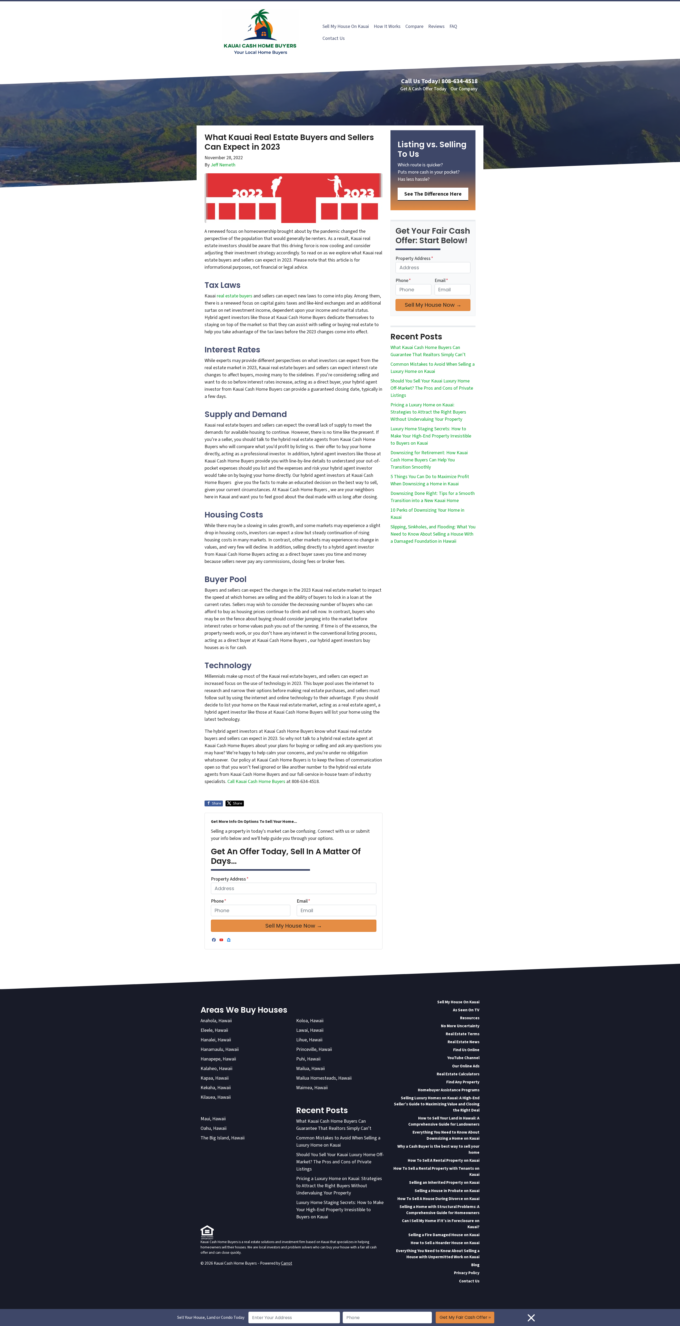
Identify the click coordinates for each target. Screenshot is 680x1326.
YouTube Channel (463, 1058)
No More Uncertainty (460, 1026)
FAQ (453, 26)
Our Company (464, 89)
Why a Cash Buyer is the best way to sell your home (438, 1149)
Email (303, 901)
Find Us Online (466, 1050)
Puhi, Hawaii (308, 1059)
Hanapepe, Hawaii (218, 1059)
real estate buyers (234, 296)
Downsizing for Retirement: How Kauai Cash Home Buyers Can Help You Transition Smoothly (429, 459)
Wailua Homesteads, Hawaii (324, 1078)
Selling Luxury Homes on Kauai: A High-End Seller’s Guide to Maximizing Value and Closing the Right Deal (436, 1104)
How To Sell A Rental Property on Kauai (443, 1160)
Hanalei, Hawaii (216, 1040)
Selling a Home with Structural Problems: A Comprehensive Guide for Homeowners (439, 1210)
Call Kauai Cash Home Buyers (256, 781)
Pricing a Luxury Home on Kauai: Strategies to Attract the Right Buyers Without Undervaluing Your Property (428, 412)
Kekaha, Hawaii (216, 1087)
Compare (414, 26)
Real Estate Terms (462, 1034)
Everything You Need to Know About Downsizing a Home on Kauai (446, 1135)
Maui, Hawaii (213, 1118)
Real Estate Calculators (458, 1074)
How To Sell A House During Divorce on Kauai (438, 1199)
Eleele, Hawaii (214, 1030)
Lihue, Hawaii (309, 1040)
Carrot (286, 1263)
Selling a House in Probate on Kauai (447, 1191)
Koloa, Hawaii (310, 1020)
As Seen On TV (466, 1010)
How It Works (387, 26)
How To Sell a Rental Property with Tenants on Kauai (436, 1171)
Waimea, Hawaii (312, 1087)
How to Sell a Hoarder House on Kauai (445, 1243)
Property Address (230, 879)
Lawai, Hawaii (310, 1030)
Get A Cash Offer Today (423, 89)
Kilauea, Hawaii (216, 1097)
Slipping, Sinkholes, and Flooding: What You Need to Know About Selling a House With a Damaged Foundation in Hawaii (432, 534)
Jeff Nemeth (223, 165)
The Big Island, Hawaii (223, 1138)
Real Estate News (463, 1042)
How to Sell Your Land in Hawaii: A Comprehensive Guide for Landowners (443, 1121)
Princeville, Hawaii (314, 1049)
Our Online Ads (465, 1066)
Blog (475, 1265)
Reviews (436, 26)
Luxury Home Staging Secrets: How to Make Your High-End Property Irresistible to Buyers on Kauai (430, 436)
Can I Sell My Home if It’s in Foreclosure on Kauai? (440, 1224)
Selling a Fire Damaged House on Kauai (443, 1235)
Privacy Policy (466, 1273)
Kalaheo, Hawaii (216, 1068)
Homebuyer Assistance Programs (448, 1090)
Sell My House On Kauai (345, 26)
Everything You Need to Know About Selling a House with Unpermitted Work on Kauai (437, 1254)
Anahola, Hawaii (216, 1020)
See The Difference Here (433, 194)
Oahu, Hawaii (214, 1128)
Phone (218, 901)
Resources (469, 1018)
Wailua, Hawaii (310, 1068)
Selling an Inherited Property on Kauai (444, 1182)
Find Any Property (462, 1082)
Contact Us (333, 38)
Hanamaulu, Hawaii (220, 1049)
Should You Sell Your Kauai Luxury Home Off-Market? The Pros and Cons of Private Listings (431, 388)
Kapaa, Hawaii (215, 1078)
